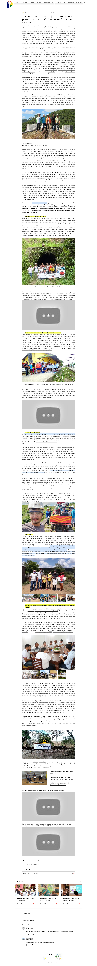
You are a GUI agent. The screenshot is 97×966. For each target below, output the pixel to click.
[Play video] (48, 315)
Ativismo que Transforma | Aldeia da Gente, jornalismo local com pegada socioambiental (48, 899)
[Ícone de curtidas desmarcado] (26, 934)
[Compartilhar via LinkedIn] (30, 869)
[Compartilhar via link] (33, 869)
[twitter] (49, 954)
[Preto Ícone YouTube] (51, 954)
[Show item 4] (53, 598)
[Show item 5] (62, 598)
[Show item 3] (44, 598)
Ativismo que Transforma (28, 860)
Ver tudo (80, 881)
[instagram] (47, 954)
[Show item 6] (71, 598)
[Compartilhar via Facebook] (23, 869)
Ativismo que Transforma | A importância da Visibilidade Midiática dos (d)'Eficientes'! (71, 899)
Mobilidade (38, 860)
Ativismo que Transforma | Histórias (31, 864)
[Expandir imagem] (48, 576)
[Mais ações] (74, 13)
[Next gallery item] (73, 576)
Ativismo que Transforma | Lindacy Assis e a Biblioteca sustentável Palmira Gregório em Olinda (25, 899)
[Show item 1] (26, 598)
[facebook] (45, 954)
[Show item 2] (35, 598)
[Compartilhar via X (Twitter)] (26, 869)
